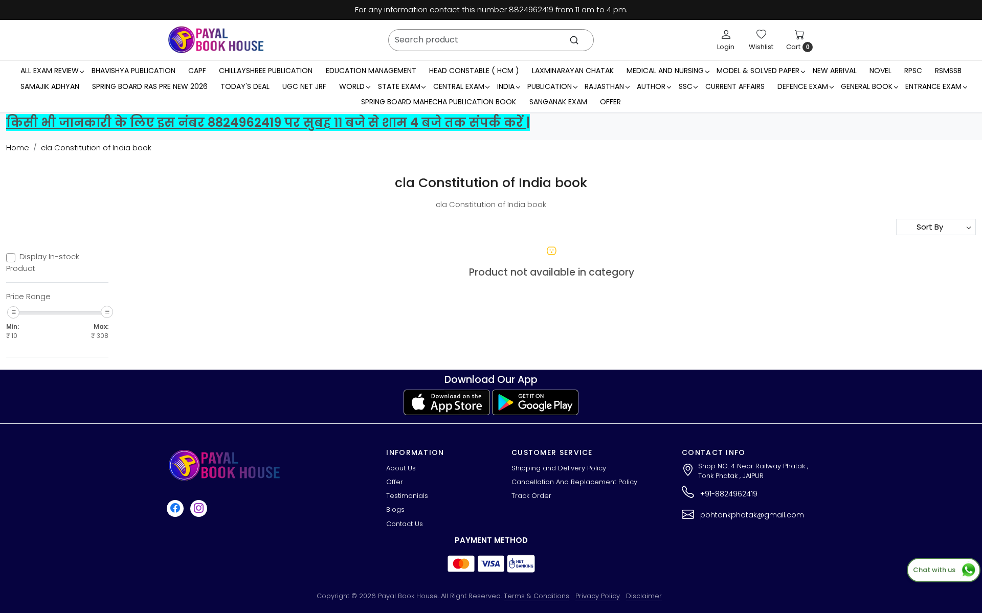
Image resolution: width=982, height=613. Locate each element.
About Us (401, 468)
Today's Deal (245, 86)
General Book (866, 86)
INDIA (506, 86)
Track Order (531, 496)
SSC (686, 86)
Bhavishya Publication (133, 70)
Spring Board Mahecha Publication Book (438, 102)
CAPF (197, 70)
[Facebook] (176, 508)
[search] (574, 40)
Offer (610, 102)
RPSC (913, 70)
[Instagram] (200, 508)
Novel (880, 70)
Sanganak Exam (558, 102)
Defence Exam (802, 86)
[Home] (216, 40)
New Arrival (835, 70)
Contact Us (404, 524)
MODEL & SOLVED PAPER (758, 70)
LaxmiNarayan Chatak (573, 70)
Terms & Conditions (536, 596)
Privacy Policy (597, 596)
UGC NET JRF (304, 86)
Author (651, 86)
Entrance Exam (933, 86)
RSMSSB (948, 70)
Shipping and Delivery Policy (558, 468)
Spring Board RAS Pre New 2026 (150, 86)
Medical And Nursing (665, 70)
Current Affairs (735, 86)
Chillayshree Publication (266, 70)
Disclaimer (644, 596)
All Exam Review (49, 70)
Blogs (395, 509)
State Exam (399, 86)
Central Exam (458, 86)
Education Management (371, 70)
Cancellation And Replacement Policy (574, 482)
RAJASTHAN (604, 86)
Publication (549, 86)
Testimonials (407, 496)
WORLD (352, 86)
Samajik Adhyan (49, 86)
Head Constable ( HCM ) (474, 70)
